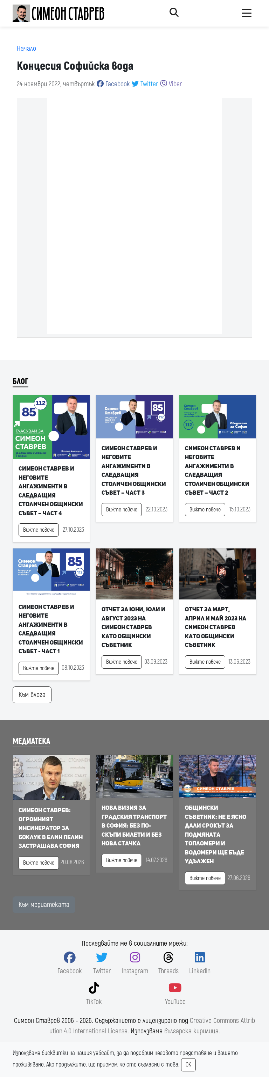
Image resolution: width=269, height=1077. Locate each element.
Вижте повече (38, 529)
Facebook (117, 84)
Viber (174, 84)
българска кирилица (191, 1031)
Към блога (32, 694)
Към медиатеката (44, 904)
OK (188, 1064)
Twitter (148, 84)
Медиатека (31, 741)
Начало (26, 48)
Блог (20, 381)
